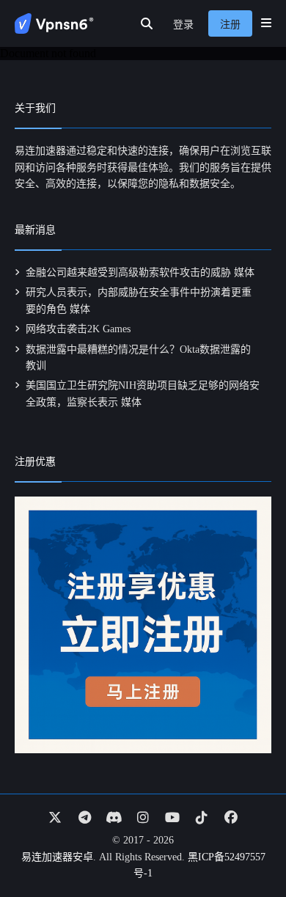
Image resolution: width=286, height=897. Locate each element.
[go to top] (246, 844)
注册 (230, 24)
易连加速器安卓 (57, 857)
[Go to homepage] (54, 23)
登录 (183, 24)
